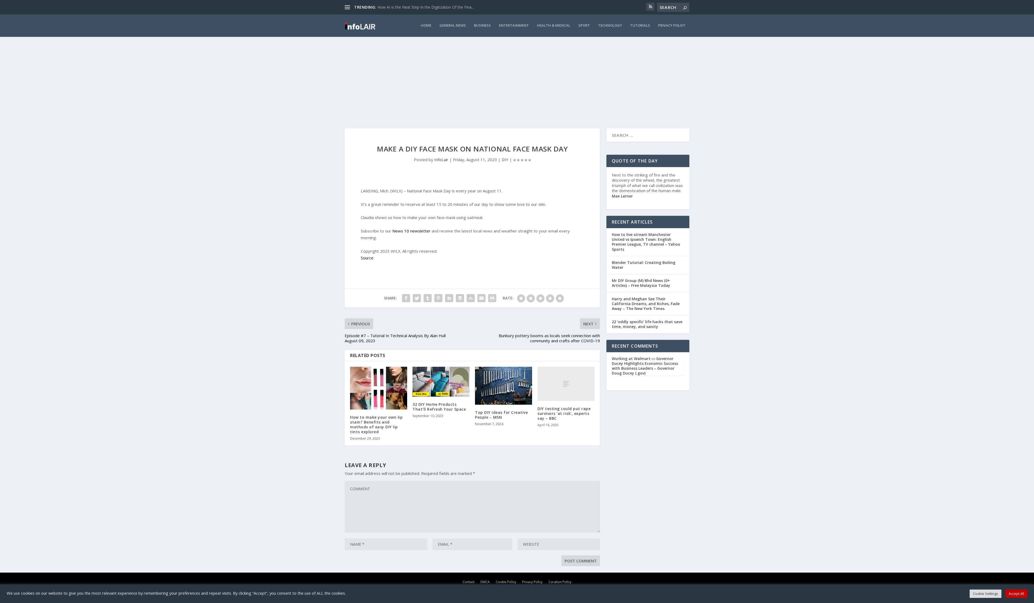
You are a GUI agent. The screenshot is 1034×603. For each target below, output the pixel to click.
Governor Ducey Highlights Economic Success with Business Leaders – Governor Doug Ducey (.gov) (645, 366)
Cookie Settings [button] (985, 593)
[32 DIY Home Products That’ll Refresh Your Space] (441, 382)
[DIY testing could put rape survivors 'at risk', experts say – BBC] (566, 384)
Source (367, 257)
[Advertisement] (517, 77)
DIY (505, 159)
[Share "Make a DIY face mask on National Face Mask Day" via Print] (492, 298)
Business (482, 25)
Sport (584, 25)
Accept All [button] (1016, 593)
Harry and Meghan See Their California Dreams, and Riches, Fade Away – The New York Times (646, 303)
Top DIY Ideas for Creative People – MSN (501, 415)
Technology (610, 25)
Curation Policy (560, 582)
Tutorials (640, 25)
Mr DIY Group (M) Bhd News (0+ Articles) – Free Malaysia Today (641, 283)
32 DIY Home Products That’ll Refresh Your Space (439, 407)
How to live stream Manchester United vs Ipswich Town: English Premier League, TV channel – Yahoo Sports (646, 242)
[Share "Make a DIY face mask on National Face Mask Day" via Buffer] (460, 298)
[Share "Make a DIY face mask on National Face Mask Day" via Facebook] (406, 298)
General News (452, 25)
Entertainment (514, 25)
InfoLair (441, 159)
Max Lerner (622, 196)
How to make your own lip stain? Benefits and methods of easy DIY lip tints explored (376, 425)
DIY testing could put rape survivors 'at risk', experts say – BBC (564, 413)
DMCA (485, 582)
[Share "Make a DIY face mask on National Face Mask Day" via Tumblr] (427, 298)
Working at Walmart (631, 358)
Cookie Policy (506, 582)
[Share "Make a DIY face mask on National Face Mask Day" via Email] (481, 298)
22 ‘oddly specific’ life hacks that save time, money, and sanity (647, 324)
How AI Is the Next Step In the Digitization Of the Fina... (426, 7)
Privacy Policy (671, 25)
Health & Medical (553, 25)
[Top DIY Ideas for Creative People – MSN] (503, 386)
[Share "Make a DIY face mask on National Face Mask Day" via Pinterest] (438, 298)
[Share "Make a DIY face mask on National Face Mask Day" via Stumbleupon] (470, 298)
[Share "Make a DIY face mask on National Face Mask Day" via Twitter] (416, 298)
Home (426, 25)
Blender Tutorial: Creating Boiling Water (643, 265)
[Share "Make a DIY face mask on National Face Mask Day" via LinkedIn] (449, 298)
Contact (468, 582)
